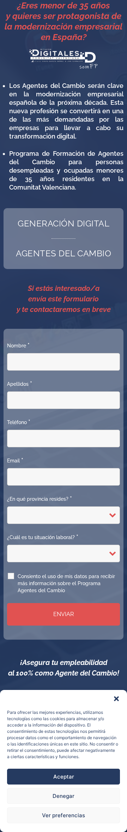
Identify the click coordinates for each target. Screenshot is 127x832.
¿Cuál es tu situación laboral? (42, 537)
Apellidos (19, 384)
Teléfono (18, 422)
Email (15, 460)
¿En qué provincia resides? (39, 499)
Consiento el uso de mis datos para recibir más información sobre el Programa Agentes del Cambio (66, 583)
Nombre (18, 345)
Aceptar (63, 776)
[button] (116, 698)
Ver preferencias (63, 815)
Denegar (63, 796)
